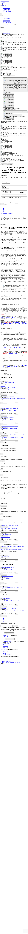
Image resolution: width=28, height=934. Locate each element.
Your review (3, 501)
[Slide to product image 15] (8, 104)
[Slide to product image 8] (8, 94)
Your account (3, 649)
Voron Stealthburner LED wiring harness (9, 428)
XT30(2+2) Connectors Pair (6, 578)
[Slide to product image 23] (14, 116)
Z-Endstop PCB (8, 355)
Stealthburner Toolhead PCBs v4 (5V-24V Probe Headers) (13, 398)
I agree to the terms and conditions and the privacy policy (14, 627)
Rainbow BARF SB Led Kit (12, 366)
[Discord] (3, 621)
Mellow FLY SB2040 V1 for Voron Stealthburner (11, 600)
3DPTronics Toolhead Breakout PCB (17, 313)
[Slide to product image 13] (8, 101)
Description (3, 224)
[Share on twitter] (3, 209)
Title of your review (5, 496)
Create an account (6, 654)
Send (6, 505)
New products (6, 635)
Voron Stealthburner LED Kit (7, 419)
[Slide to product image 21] (8, 113)
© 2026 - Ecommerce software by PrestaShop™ (10, 662)
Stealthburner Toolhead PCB (14, 351)
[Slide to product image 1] (15, 78)
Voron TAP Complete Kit (6, 556)
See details (3, 386)
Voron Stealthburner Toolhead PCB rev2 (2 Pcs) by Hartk (12, 437)
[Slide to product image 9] (8, 95)
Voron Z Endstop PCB (5, 537)
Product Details (4, 370)
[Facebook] (3, 618)
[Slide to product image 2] (15, 81)
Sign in (4, 653)
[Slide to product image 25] (8, 119)
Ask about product (7, 213)
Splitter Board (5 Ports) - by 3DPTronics (9, 528)
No (1, 460)
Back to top (3, 664)
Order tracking (6, 651)
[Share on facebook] (3, 208)
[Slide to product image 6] (15, 90)
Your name (3, 498)
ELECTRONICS (6, 10)
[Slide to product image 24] (8, 118)
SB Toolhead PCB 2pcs (17, 322)
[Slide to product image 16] (8, 105)
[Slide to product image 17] (8, 107)
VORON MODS (6, 8)
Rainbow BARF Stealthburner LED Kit (9, 382)
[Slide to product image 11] (8, 98)
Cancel (2, 27)
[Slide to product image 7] (7, 92)
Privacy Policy (6, 643)
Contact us (3, 2)
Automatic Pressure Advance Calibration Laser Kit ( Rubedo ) (13, 610)
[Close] (1, 125)
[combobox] (8, 24)
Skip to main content (5, 1)
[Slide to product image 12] (8, 99)
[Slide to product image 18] (11, 108)
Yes (4, 460)
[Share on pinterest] (3, 211)
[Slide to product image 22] (12, 115)
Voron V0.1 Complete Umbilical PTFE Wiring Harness (12, 549)
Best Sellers (5, 636)
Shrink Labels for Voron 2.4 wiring (8, 389)
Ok (1, 453)
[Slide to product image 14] (8, 102)
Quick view (3, 381)
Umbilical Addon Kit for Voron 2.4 (8, 569)
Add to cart (3, 204)
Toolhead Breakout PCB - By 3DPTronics (9, 410)
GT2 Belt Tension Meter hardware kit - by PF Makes (11, 587)
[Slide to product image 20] (15, 111)
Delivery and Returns (7, 641)
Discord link (5, 647)
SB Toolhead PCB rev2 (13, 353)
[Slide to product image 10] (8, 96)
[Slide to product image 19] (9, 109)
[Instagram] (3, 619)
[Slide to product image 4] (15, 86)
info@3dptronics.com (6, 661)
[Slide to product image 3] (15, 83)
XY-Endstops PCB (18, 355)
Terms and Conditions (7, 644)
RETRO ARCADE (7, 11)
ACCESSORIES (6, 9)
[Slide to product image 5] (15, 88)
